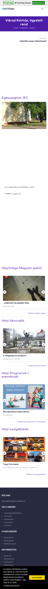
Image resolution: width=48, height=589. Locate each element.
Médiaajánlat (9, 559)
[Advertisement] (24, 71)
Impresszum (8, 562)
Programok (8, 522)
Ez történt (7, 525)
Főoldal (16, 28)
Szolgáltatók (24, 28)
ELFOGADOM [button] (37, 577)
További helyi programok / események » (31, 422)
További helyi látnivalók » (37, 366)
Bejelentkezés (39, 3)
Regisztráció (8, 537)
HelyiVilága (9, 3)
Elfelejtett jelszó (10, 544)
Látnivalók (8, 516)
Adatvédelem (9, 565)
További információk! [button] (11, 585)
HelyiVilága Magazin (23, 3)
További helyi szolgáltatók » (36, 474)
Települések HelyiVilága (12, 513)
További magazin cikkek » (37, 313)
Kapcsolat (7, 556)
